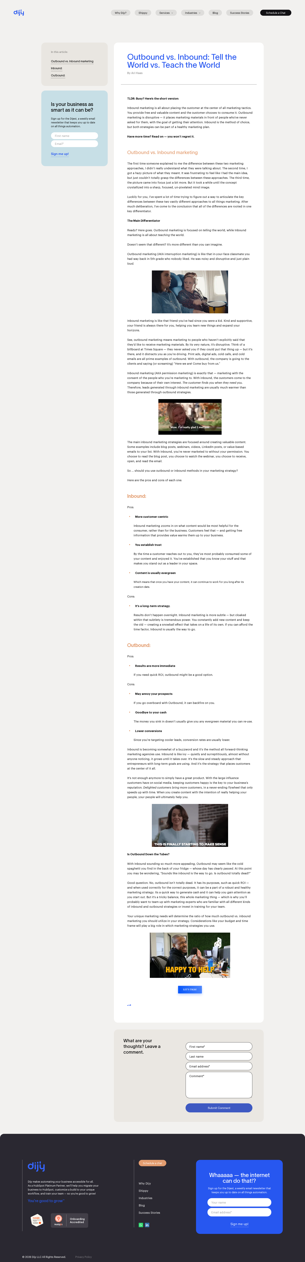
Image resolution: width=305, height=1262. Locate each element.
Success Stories (239, 12)
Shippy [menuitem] (143, 1190)
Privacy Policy (83, 1257)
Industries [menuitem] (145, 1198)
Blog (215, 12)
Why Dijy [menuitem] (145, 1183)
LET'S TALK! (190, 989)
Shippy (143, 12)
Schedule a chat (152, 1163)
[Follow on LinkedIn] (147, 1224)
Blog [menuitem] (142, 1205)
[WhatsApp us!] (141, 1224)
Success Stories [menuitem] (149, 1212)
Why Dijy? (120, 12)
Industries (191, 12)
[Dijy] (19, 12)
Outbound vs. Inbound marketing (72, 61)
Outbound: (58, 75)
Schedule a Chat (275, 12)
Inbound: (56, 68)
